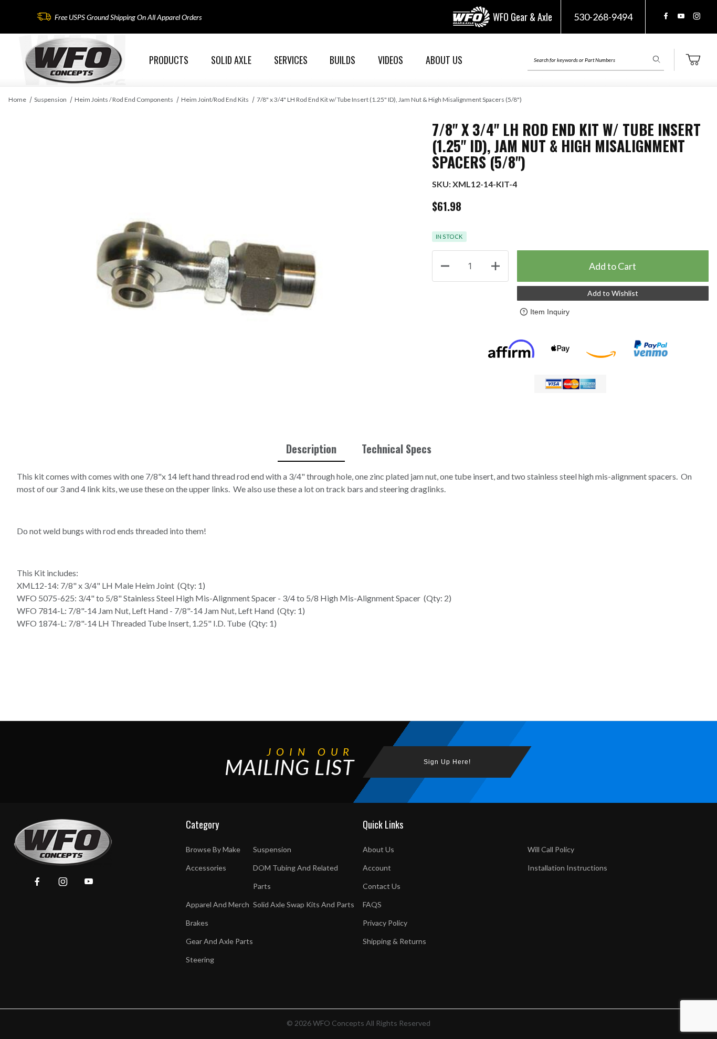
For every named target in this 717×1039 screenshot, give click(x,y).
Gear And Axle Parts (219, 941)
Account (377, 867)
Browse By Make (213, 849)
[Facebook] (665, 16)
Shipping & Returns (394, 941)
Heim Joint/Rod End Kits (215, 99)
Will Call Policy (551, 849)
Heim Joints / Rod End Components (124, 99)
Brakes (197, 922)
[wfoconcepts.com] (73, 60)
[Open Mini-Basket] (693, 59)
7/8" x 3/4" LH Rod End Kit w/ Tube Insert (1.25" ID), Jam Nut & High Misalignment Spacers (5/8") (389, 99)
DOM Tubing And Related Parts (295, 876)
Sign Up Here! (447, 762)
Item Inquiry (550, 312)
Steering (200, 959)
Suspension (50, 99)
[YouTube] (681, 16)
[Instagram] (696, 16)
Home (17, 99)
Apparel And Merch (217, 904)
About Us (378, 849)
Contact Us (381, 886)
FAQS (372, 904)
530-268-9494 (603, 17)
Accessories (206, 867)
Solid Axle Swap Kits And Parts (303, 904)
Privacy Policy (385, 922)
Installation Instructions (567, 867)
